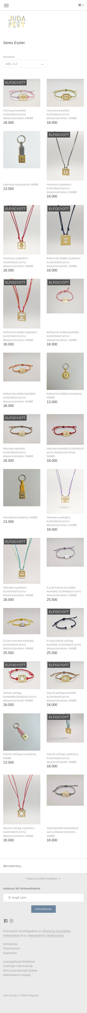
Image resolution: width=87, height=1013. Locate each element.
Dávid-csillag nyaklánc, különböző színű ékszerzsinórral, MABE (63, 757)
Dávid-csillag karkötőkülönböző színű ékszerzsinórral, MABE (20, 696)
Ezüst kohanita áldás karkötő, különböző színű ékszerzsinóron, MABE (64, 591)
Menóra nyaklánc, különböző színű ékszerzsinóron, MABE (62, 521)
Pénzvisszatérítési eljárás (20, 970)
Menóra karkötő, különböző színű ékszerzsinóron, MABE (18, 452)
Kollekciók (10, 944)
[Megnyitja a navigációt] (6, 5)
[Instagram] (11, 921)
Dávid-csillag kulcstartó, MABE (19, 756)
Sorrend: (9, 56)
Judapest (32, 995)
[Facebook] (5, 921)
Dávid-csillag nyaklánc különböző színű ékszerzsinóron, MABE (19, 831)
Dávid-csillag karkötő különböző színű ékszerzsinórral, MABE (62, 696)
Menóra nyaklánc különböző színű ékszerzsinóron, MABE (18, 591)
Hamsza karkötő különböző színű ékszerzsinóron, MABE (18, 114)
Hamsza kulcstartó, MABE (21, 184)
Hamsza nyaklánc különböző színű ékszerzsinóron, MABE (62, 188)
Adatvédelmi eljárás (17, 975)
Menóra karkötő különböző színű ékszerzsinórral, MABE (65, 452)
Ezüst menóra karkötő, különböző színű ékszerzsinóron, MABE (18, 644)
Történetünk (11, 948)
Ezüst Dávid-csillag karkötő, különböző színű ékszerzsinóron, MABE (64, 644)
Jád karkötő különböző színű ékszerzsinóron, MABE (62, 831)
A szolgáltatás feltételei (19, 961)
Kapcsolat (10, 953)
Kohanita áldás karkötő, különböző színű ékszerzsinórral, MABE (19, 397)
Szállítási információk (18, 966)
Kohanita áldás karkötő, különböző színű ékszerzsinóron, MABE (63, 335)
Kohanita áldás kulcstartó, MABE (64, 395)
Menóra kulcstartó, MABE (20, 517)
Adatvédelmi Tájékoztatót (46, 935)
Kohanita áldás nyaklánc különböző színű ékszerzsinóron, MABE (64, 261)
